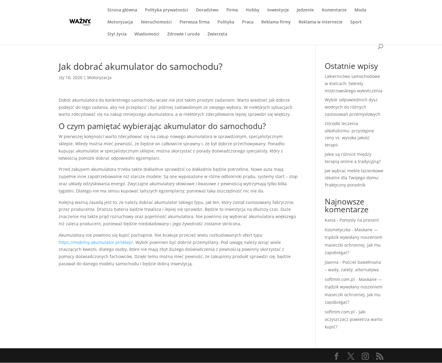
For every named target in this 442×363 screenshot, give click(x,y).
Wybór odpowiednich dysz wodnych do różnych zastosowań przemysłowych (352, 107)
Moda (360, 10)
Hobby (252, 10)
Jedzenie (305, 10)
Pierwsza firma (195, 22)
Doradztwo (207, 10)
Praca (247, 22)
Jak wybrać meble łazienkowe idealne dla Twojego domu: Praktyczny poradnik (354, 178)
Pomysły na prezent (359, 220)
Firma (232, 10)
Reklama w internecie (320, 22)
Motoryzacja (120, 22)
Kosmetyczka (338, 229)
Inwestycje (278, 10)
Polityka (225, 22)
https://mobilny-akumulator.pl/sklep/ (96, 242)
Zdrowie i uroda (183, 34)
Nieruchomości (156, 22)
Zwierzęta (217, 34)
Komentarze (334, 10)
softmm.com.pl (340, 279)
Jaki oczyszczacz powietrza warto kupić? (353, 319)
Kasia (330, 220)
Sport (356, 22)
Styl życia (117, 34)
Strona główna (122, 10)
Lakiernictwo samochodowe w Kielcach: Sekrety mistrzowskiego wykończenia (353, 83)
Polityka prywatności (166, 10)
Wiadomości (146, 34)
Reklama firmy (276, 22)
